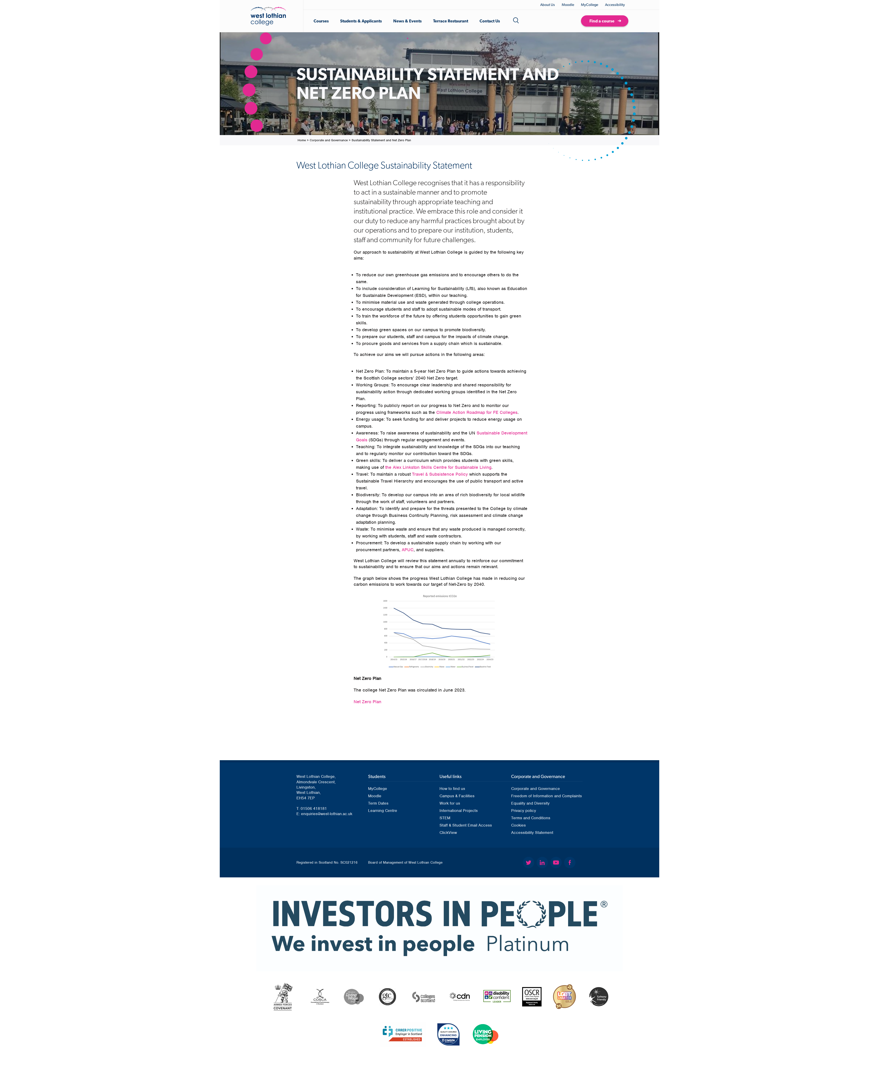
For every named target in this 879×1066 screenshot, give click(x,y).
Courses (321, 21)
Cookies (518, 825)
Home (302, 140)
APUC (408, 550)
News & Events (407, 21)
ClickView (448, 832)
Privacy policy (523, 810)
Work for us (450, 803)
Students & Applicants (361, 21)
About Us (547, 5)
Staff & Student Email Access (466, 825)
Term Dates (378, 803)
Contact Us (490, 21)
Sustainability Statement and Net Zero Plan (381, 140)
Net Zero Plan (367, 702)
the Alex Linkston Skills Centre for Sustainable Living (438, 467)
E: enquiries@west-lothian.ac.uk (324, 813)
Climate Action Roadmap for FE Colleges (477, 412)
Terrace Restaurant (450, 21)
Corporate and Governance (329, 140)
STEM (445, 817)
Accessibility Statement (532, 832)
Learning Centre (382, 810)
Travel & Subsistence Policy (440, 474)
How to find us (452, 788)
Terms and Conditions (530, 817)
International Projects (459, 810)
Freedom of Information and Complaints (546, 795)
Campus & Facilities (457, 795)
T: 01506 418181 (311, 808)
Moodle (568, 5)
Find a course (601, 21)
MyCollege (589, 5)
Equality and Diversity (530, 803)
